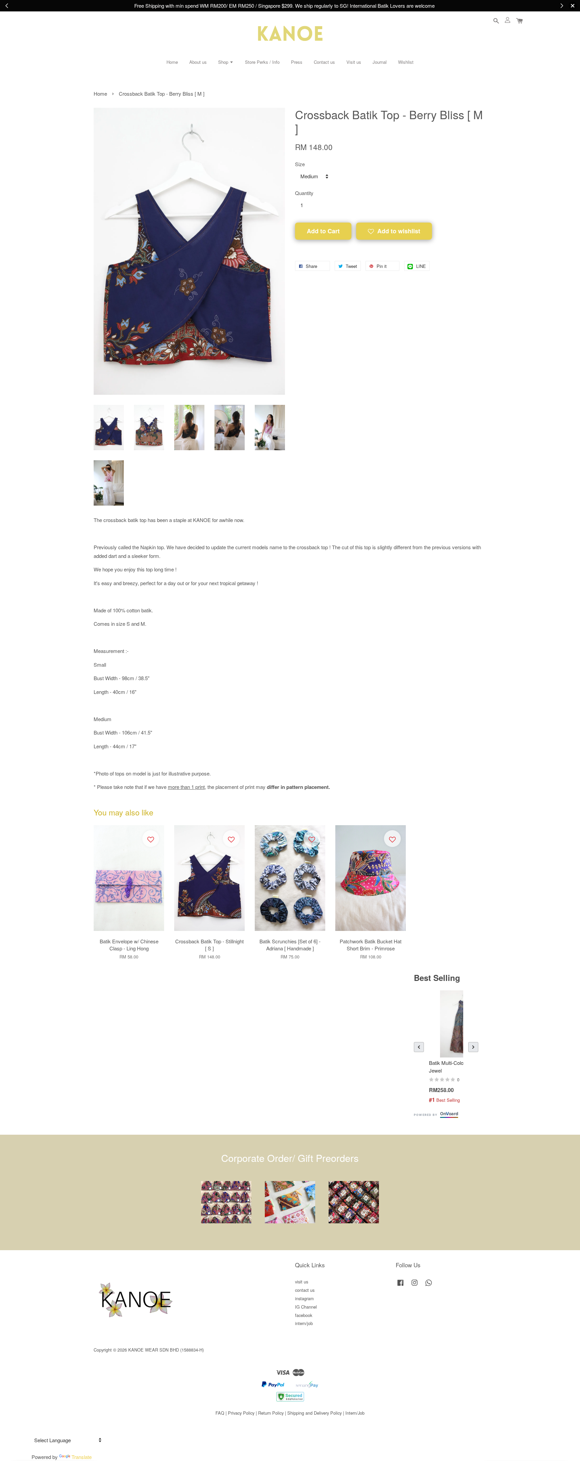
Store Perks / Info (262, 62)
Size (300, 164)
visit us (301, 1281)
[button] (419, 1047)
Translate (81, 1456)
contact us (305, 1290)
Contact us (324, 62)
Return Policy (271, 1413)
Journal (380, 62)
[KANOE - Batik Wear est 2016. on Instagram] (414, 1285)
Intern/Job (355, 1413)
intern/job (304, 1323)
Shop (224, 62)
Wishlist (406, 62)
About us (198, 62)
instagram (304, 1298)
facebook (303, 1315)
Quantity (304, 192)
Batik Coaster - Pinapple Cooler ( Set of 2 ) (534, 1442)
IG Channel (306, 1307)
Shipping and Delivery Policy (314, 1413)
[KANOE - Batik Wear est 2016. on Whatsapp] (428, 1285)
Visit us (353, 62)
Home (172, 62)
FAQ (219, 1413)
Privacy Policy (241, 1413)
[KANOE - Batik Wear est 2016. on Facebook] (400, 1285)
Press (296, 62)
